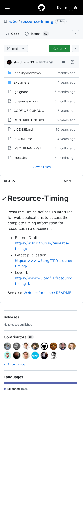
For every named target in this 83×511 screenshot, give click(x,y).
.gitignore (21, 92)
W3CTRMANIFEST (27, 148)
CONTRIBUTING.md (29, 120)
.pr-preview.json (26, 101)
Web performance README (47, 292)
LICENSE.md (23, 129)
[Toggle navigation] (7, 7)
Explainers (21, 82)
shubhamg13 (23, 62)
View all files (42, 167)
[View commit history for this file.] (72, 62)
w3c (13, 21)
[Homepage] (41, 7)
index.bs (20, 158)
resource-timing (37, 21)
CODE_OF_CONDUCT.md (32, 110)
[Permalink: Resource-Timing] (4, 198)
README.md (23, 139)
